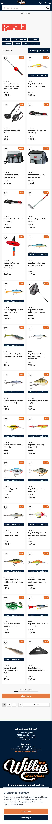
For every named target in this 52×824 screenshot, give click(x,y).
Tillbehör (7, 44)
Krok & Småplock (19, 39)
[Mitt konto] (45, 2)
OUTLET (35, 44)
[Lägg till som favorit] (40, 2)
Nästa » (36, 705)
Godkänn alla (26, 811)
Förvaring (33, 39)
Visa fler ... (26, 696)
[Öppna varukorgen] (49, 2)
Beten (5, 39)
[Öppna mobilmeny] (2, 2)
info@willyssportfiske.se (26, 737)
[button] (5, 58)
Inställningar (26, 818)
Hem (22, 13)
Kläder (17, 44)
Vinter (25, 44)
